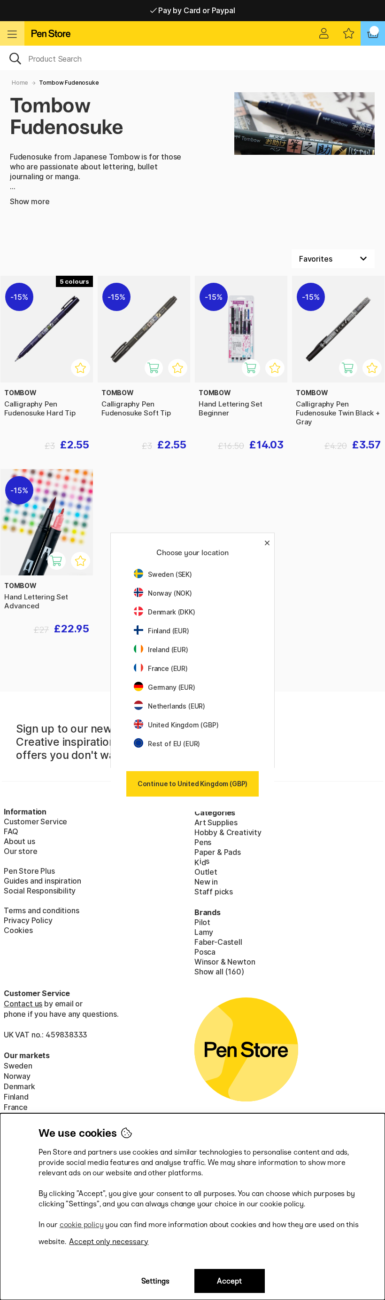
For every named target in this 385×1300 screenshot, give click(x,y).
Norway (17, 1076)
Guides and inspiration (42, 880)
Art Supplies (216, 822)
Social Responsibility (40, 890)
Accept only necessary (108, 1241)
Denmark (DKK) (171, 612)
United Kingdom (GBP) (183, 725)
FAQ (11, 831)
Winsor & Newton (224, 961)
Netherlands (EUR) (176, 706)
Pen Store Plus (29, 871)
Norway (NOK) (170, 593)
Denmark (19, 1086)
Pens (202, 842)
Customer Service (35, 821)
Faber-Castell (218, 942)
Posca (205, 952)
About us (19, 841)
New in (206, 881)
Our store (20, 851)
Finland (16, 1096)
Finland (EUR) (168, 631)
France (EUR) (168, 668)
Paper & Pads (217, 852)
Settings (155, 1280)
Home (20, 82)
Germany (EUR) (171, 687)
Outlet (205, 872)
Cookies (18, 930)
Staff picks (213, 891)
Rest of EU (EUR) (174, 744)
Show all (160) (219, 971)
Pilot (202, 922)
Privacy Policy (28, 920)
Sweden (18, 1065)
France (16, 1107)
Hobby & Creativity (228, 832)
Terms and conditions (41, 910)
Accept (229, 1280)
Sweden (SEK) (170, 574)
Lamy (203, 932)
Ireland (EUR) (168, 650)
